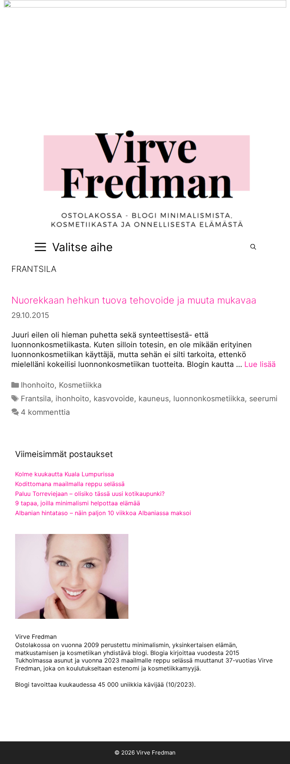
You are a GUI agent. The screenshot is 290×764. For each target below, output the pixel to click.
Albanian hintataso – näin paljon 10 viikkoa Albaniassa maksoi (103, 513)
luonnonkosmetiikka (209, 398)
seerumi (263, 398)
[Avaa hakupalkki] (253, 247)
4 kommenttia (45, 412)
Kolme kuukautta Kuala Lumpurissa (64, 474)
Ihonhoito (37, 385)
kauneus (154, 398)
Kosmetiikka (80, 385)
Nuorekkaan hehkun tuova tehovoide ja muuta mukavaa (133, 300)
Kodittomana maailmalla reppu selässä (70, 484)
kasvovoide (114, 398)
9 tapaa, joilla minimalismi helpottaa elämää (77, 503)
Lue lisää (260, 364)
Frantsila (36, 398)
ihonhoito (72, 398)
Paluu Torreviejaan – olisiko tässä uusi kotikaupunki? (90, 493)
